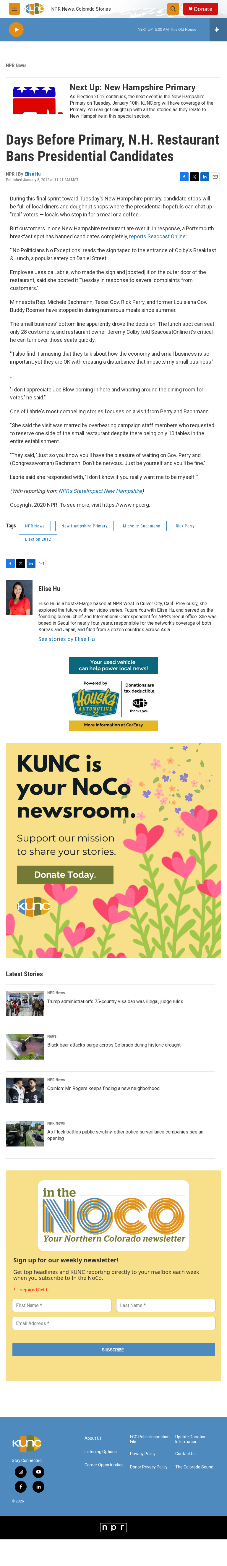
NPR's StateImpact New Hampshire (100, 491)
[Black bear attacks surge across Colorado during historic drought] (25, 1047)
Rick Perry (185, 526)
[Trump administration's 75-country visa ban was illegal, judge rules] (25, 1003)
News (51, 1036)
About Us (93, 1438)
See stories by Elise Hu (66, 638)
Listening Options (101, 1452)
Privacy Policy (142, 1454)
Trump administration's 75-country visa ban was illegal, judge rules (115, 1001)
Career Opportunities (104, 1465)
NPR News (16, 65)
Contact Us (185, 1454)
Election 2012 (38, 539)
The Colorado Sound (194, 1467)
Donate (203, 9)
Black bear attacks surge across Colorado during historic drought (114, 1045)
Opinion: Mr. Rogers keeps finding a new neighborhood (103, 1088)
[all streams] (218, 29)
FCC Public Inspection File (150, 1439)
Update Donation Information (191, 1439)
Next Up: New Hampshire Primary (132, 87)
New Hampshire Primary (84, 526)
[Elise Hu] (19, 597)
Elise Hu (32, 174)
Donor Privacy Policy (149, 1467)
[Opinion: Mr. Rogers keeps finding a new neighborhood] (25, 1090)
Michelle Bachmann (141, 526)
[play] (16, 29)
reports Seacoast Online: (158, 236)
